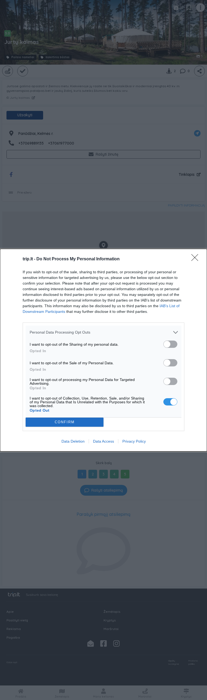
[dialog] (103, 350)
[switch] (170, 344)
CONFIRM (65, 422)
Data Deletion (73, 441)
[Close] (196, 259)
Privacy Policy (134, 441)
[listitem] (103, 332)
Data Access (103, 441)
